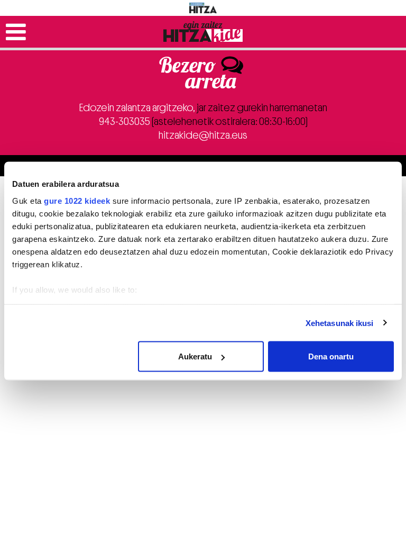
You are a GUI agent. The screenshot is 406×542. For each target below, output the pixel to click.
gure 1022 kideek (77, 200)
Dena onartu (331, 356)
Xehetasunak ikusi (340, 322)
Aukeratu (195, 356)
